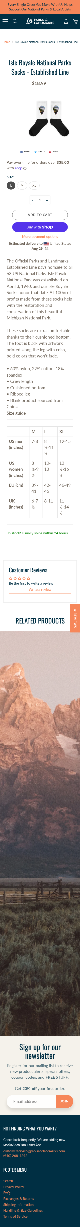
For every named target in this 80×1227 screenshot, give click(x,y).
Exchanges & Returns (18, 1199)
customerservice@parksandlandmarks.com (34, 1151)
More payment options (40, 236)
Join (64, 1101)
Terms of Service (15, 1216)
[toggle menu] (5, 21)
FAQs (7, 1193)
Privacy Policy (13, 1187)
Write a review (40, 589)
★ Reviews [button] (75, 618)
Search (8, 1181)
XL (34, 185)
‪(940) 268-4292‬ (15, 1156)
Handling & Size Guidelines (23, 1210)
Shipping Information (18, 1205)
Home (6, 42)
